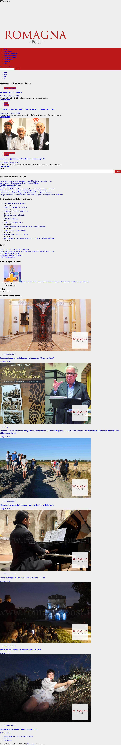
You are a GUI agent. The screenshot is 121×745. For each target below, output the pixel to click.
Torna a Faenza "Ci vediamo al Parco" (16, 234)
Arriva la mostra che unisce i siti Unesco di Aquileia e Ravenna (25, 227)
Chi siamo (7, 61)
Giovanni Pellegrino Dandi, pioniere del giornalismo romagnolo (28, 109)
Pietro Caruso (4, 96)
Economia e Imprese (10, 57)
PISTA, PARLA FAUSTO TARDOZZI (15, 203)
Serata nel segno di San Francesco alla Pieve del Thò (22, 578)
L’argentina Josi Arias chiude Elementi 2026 (18, 729)
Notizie (6, 103)
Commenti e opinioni (10, 53)
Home (6, 49)
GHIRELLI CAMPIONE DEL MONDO (15, 207)
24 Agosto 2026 (5, 362)
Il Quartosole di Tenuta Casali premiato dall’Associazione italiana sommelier (25, 193)
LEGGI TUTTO (5, 100)
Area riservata (8, 741)
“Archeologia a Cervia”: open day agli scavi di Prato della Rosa (27, 505)
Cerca (2, 169)
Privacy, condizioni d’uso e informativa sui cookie (18, 736)
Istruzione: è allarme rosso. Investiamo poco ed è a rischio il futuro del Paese (26, 181)
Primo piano (8, 51)
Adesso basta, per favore (8, 187)
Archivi (2, 289)
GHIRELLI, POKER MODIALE (13, 223)
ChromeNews (31, 744)
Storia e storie (8, 59)
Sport (5, 63)
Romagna (6, 105)
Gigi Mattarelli (4, 163)
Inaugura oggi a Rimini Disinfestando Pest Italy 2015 (22, 159)
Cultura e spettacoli (10, 55)
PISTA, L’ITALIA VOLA (11, 219)
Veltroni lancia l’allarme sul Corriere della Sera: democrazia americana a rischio (27, 189)
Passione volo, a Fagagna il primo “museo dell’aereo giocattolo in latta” (24, 191)
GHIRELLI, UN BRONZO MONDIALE (16, 211)
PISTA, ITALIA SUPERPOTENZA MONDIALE (14, 249)
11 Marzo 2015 (13, 96)
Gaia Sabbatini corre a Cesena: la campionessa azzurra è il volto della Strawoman (27, 251)
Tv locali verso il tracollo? (11, 92)
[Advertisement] (60, 15)
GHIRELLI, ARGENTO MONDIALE (15, 231)
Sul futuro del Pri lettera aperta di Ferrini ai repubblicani (19, 183)
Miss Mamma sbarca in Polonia (10, 185)
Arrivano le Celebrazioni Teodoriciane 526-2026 (20, 650)
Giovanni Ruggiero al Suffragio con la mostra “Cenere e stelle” (27, 358)
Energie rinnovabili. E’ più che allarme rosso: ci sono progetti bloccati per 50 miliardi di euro (31, 195)
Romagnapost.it (5, 113)
